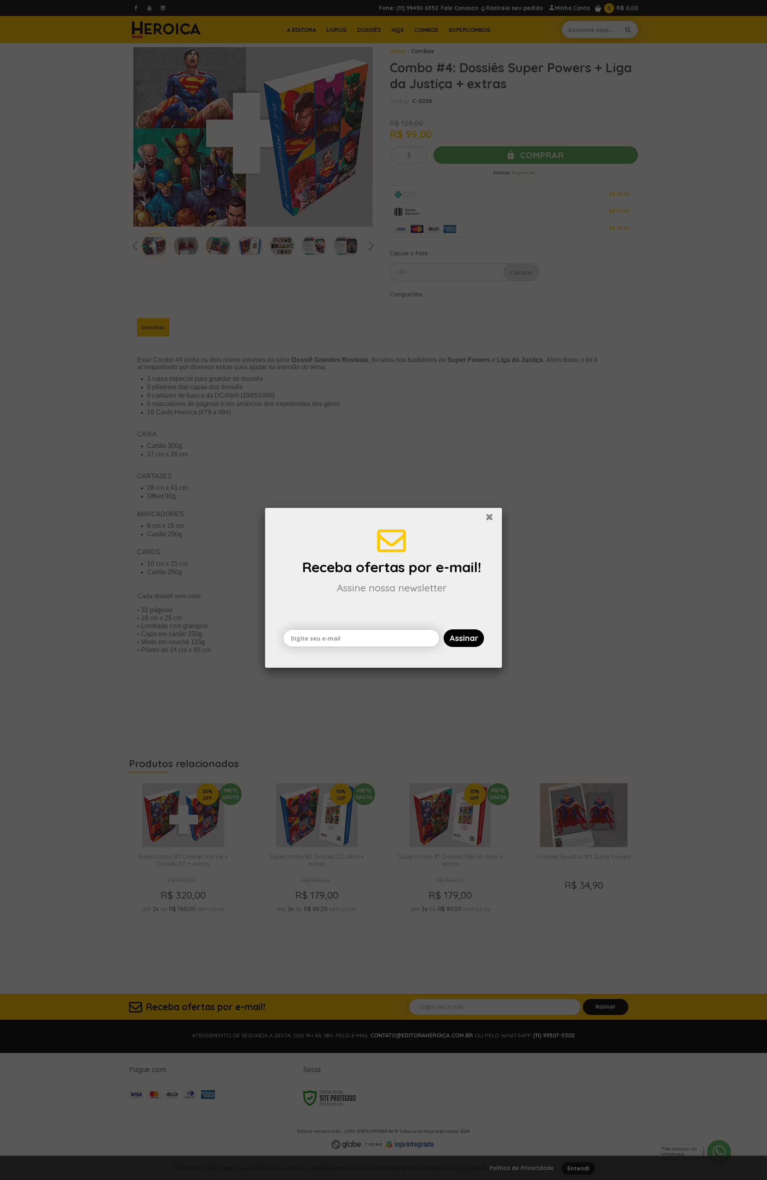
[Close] (493, 521)
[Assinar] (464, 640)
